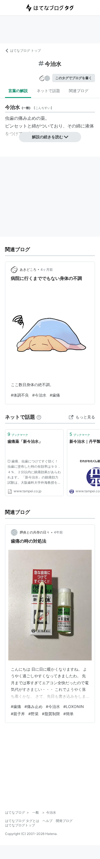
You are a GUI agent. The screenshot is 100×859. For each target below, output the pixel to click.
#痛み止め (33, 706)
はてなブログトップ (20, 825)
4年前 (58, 532)
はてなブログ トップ (25, 50)
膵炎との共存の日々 (35, 532)
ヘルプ (47, 821)
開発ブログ (64, 821)
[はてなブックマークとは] (39, 417)
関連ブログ (78, 90)
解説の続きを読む (47, 136)
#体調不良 (20, 395)
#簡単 (68, 713)
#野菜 (33, 713)
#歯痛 (55, 395)
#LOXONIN (73, 706)
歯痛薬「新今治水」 (25, 441)
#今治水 (39, 395)
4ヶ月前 (47, 269)
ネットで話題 (48, 90)
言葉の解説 (18, 90)
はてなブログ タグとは (22, 821)
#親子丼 (18, 713)
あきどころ (28, 269)
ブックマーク (18, 434)
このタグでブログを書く (73, 78)
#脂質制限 (51, 713)
